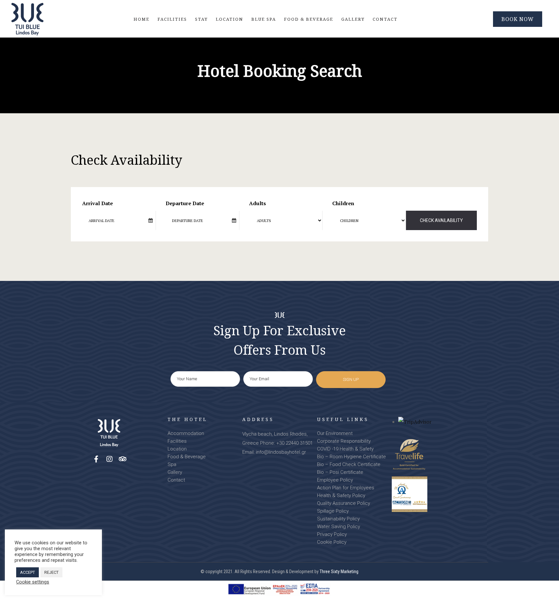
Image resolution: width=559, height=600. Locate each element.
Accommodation (186, 433)
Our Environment (335, 433)
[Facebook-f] (96, 459)
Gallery (175, 472)
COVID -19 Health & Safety (345, 449)
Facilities (177, 441)
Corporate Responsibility (344, 441)
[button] (517, 19)
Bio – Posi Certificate (340, 472)
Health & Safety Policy (341, 495)
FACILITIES (172, 19)
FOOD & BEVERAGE (308, 19)
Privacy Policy (332, 534)
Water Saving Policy (338, 526)
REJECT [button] (51, 572)
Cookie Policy (331, 542)
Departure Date (185, 203)
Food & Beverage (187, 457)
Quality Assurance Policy (343, 503)
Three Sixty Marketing (339, 571)
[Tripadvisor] (122, 459)
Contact (176, 480)
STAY (201, 19)
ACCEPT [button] (27, 572)
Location (177, 449)
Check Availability (441, 220)
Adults (257, 203)
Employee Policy (335, 480)
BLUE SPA (263, 19)
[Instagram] (109, 459)
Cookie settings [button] (32, 582)
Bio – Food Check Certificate (348, 464)
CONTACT (385, 19)
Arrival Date (97, 203)
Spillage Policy (333, 511)
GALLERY (353, 19)
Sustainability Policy (338, 519)
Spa (172, 464)
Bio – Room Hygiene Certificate (351, 457)
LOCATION (229, 19)
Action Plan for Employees (345, 488)
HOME (141, 19)
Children (343, 203)
